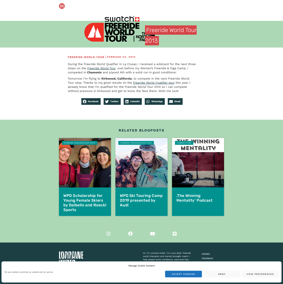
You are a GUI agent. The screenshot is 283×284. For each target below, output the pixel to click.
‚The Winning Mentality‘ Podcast (194, 198)
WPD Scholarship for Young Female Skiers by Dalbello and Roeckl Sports (84, 202)
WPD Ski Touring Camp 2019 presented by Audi (141, 200)
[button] (91, 101)
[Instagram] (108, 233)
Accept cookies (183, 274)
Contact (206, 253)
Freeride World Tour (86, 57)
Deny (222, 274)
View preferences (260, 274)
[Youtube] (152, 233)
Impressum (207, 258)
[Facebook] (130, 233)
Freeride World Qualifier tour (154, 82)
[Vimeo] (174, 233)
